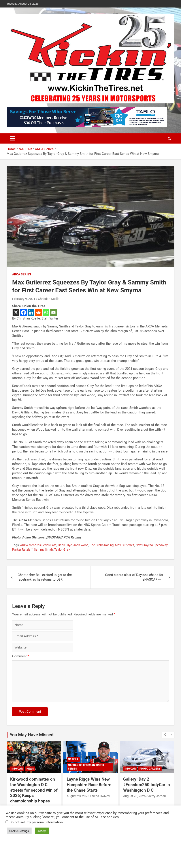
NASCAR (73, 759)
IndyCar (17, 768)
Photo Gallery (150, 768)
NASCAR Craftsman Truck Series (86, 767)
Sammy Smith (43, 549)
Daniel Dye (65, 545)
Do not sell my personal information (36, 822)
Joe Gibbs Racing (102, 545)
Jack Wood (81, 545)
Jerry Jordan (157, 796)
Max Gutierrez (124, 545)
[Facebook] (23, 312)
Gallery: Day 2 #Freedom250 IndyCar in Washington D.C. (146, 784)
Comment (20, 656)
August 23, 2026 (78, 796)
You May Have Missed (31, 734)
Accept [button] (42, 831)
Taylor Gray (62, 549)
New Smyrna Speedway (152, 545)
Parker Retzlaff (22, 549)
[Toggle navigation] (12, 138)
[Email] (53, 312)
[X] (16, 312)
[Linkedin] (31, 312)
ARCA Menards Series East (38, 545)
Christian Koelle (48, 299)
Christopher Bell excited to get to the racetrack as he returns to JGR (45, 577)
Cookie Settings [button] (19, 831)
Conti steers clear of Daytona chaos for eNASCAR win (134, 577)
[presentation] (165, 735)
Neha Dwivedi (101, 796)
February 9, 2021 (23, 299)
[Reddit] (38, 312)
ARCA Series (21, 274)
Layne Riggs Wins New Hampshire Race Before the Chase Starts (89, 784)
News (30, 768)
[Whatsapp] (46, 312)
